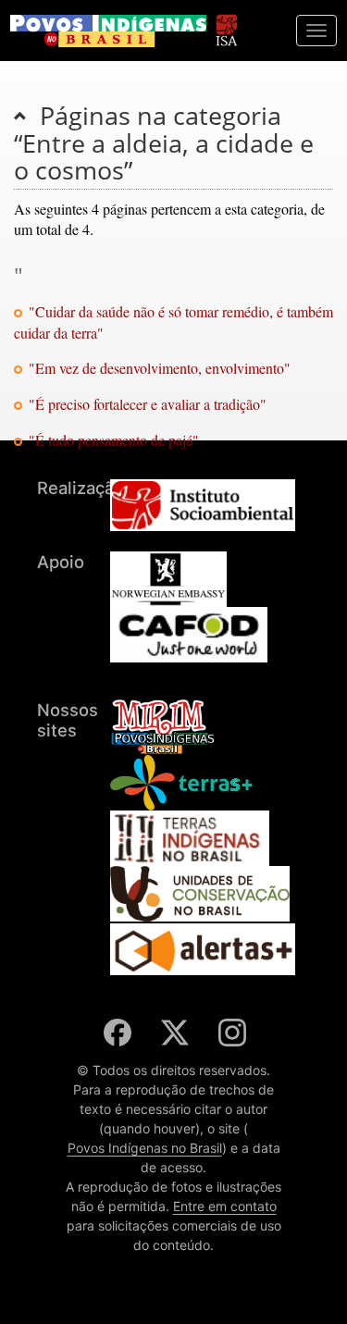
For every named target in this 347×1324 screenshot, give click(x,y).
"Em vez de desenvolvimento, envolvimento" (160, 367)
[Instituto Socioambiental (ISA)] (226, 22)
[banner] (108, 31)
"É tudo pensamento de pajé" (114, 440)
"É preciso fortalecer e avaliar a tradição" (147, 404)
